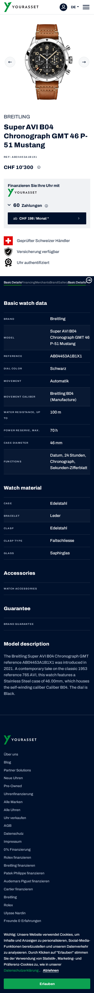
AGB (8, 826)
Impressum (13, 841)
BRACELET (12, 515)
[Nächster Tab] (89, 280)
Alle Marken (13, 802)
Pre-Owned (13, 786)
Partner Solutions (17, 770)
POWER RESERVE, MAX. (22, 430)
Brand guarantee (19, 624)
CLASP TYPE (13, 540)
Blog (7, 762)
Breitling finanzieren (19, 865)
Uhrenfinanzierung (18, 794)
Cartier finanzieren (18, 889)
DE (73, 7)
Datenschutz (14, 833)
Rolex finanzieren (17, 857)
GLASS (9, 553)
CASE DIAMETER (16, 442)
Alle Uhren (12, 810)
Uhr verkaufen (15, 818)
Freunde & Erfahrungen (22, 921)
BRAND (9, 319)
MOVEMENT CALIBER (19, 396)
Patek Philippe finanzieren (24, 873)
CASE (8, 503)
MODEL (9, 337)
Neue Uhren (13, 778)
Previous (10, 62)
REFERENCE (13, 356)
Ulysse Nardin (15, 913)
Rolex (8, 905)
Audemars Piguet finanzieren (26, 881)
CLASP (9, 528)
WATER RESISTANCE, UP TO (22, 415)
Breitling (10, 897)
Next (84, 62)
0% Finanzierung (17, 849)
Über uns (11, 754)
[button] (47, 207)
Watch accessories (20, 588)
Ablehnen (51, 970)
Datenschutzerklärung (21, 970)
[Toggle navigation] (86, 7)
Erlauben (47, 984)
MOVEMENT (13, 381)
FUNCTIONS (13, 461)
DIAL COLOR (13, 368)
